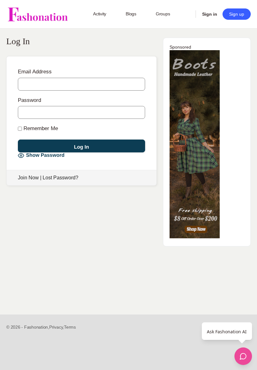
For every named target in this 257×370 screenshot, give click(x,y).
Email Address (35, 72)
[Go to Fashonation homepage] (37, 14)
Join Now (28, 177)
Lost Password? (60, 177)
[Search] (187, 14)
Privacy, (56, 327)
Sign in (209, 14)
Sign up (236, 14)
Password (29, 100)
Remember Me (40, 128)
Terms (70, 327)
